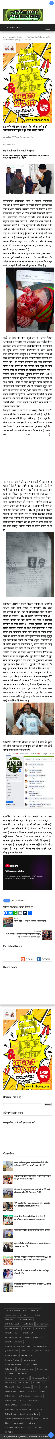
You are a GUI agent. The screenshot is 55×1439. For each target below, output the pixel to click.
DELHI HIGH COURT (12, 1324)
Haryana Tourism (12, 1360)
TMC (30, 1427)
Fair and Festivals (12, 1328)
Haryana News (11, 1355)
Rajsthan (38, 1409)
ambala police (25, 1315)
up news (38, 1427)
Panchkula (38, 1396)
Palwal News (10, 1396)
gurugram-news (11, 1351)
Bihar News (9, 1319)
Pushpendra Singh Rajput (20, 150)
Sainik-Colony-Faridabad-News (17, 1418)
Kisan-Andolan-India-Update (16, 1378)
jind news (9, 1373)
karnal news (22, 1373)
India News (9, 1369)
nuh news (32, 1391)
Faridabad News (16, 37)
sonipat (45, 1418)
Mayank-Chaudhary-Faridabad (17, 1387)
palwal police (24, 1396)
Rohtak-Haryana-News (29, 1414)
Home (5, 37)
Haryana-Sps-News (13, 1364)
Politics (23, 1400)
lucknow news (23, 1382)
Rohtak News (10, 1414)
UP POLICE (9, 1432)
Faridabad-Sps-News (13, 1342)
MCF (35, 1387)
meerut (44, 1387)
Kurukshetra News (39, 1378)
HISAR (27, 1364)
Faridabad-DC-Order (13, 1337)
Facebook (46, 959)
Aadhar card (35, 1310)
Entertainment (42, 1324)
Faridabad (27, 1328)
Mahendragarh (39, 1382)
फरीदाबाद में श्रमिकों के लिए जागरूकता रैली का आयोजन (32, 1230)
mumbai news (11, 1391)
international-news (25, 1369)
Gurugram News (40, 1346)
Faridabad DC (40, 1328)
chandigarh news (25, 1319)
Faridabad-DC (27, 1333)
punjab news (26, 1405)
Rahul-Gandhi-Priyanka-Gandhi (18, 1409)
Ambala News (10, 1315)
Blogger (29, 959)
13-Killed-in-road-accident (15, 1310)
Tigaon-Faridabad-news (14, 1427)
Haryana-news (29, 1360)
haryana (25, 1351)
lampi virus (9, 1382)
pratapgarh (34, 1400)
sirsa (36, 1418)
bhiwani (38, 1315)
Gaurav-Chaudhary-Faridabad (17, 1346)
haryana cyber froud (40, 1351)
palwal (43, 1391)
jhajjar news (42, 1369)
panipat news (10, 1400)
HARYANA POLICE (28, 1355)
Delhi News (28, 1324)
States (7, 1423)
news (22, 1391)
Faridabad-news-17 (33, 1337)
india (35, 1364)
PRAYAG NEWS (11, 1405)
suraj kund (18, 1423)
